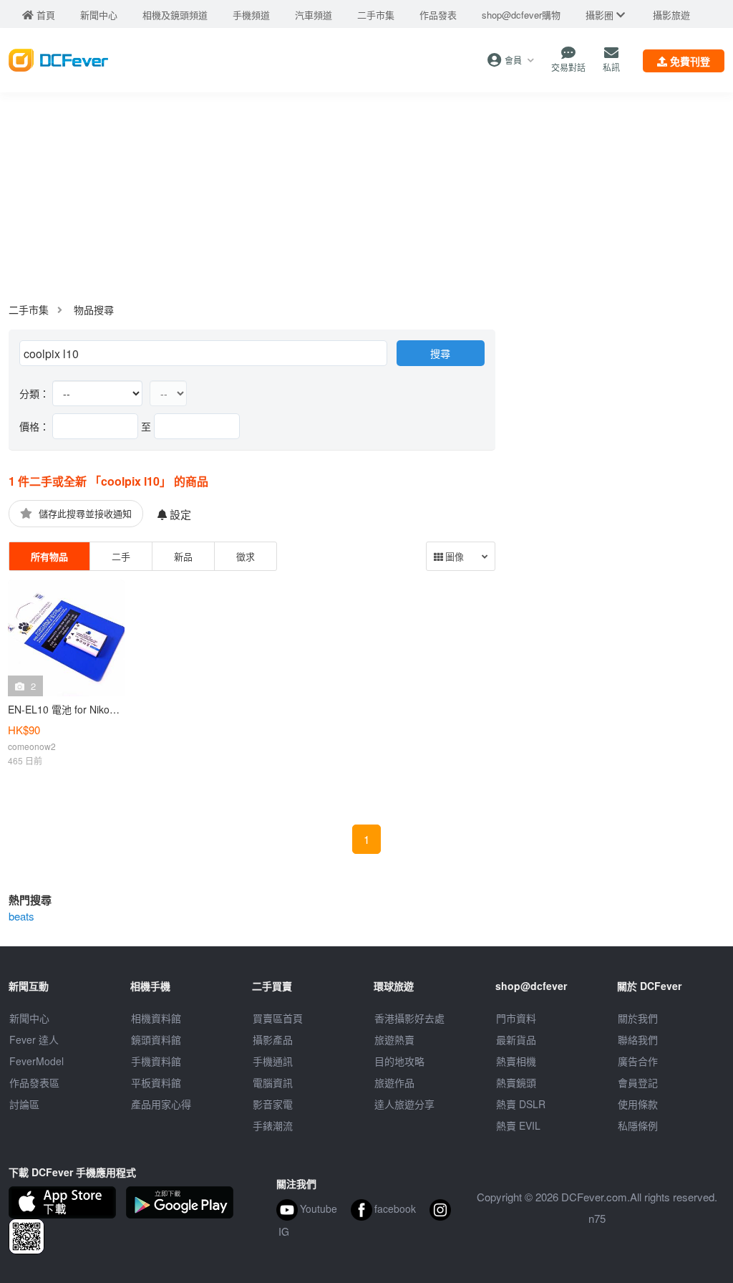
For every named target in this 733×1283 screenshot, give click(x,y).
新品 (183, 556)
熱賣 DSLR (520, 1104)
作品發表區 (34, 1082)
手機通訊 (273, 1061)
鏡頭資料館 (156, 1039)
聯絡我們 (638, 1039)
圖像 (453, 557)
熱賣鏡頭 (516, 1082)
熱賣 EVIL (518, 1125)
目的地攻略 (399, 1061)
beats (21, 915)
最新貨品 (516, 1039)
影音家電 (273, 1104)
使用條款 (638, 1104)
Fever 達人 (34, 1039)
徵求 (245, 556)
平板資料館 (156, 1082)
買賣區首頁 (278, 1018)
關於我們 (638, 1018)
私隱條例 (638, 1125)
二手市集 (29, 309)
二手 (121, 556)
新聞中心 (29, 1018)
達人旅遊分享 (404, 1104)
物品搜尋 (94, 309)
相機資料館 (156, 1018)
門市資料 (516, 1018)
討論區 (24, 1104)
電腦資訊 (273, 1082)
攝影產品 (273, 1039)
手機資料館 (156, 1061)
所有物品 (49, 556)
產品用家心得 (161, 1104)
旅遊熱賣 (394, 1039)
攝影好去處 (409, 1018)
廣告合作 (638, 1061)
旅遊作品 (394, 1082)
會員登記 (638, 1082)
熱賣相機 (516, 1061)
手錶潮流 (273, 1125)
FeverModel (36, 1061)
